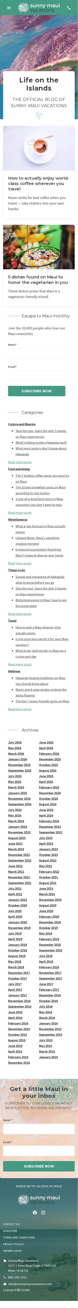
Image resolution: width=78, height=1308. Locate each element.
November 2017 (50, 973)
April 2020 (15, 916)
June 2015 (15, 1046)
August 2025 (47, 770)
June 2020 (46, 911)
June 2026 (46, 742)
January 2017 (17, 995)
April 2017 (15, 990)
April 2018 (46, 961)
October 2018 (17, 950)
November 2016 (19, 1001)
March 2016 (47, 1018)
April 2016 (15, 1018)
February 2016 (18, 1023)
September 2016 (19, 1006)
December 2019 (50, 922)
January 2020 (17, 922)
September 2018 (50, 950)
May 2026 (14, 748)
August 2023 (17, 838)
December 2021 (19, 877)
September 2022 (19, 860)
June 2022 (15, 866)
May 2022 (45, 866)
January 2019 (17, 945)
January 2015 (48, 1057)
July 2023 (45, 838)
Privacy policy (13, 1244)
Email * (7, 1142)
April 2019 (15, 939)
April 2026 (46, 748)
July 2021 (15, 888)
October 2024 (48, 798)
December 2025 (50, 759)
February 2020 (49, 916)
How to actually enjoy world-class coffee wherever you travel (38, 183)
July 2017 (15, 984)
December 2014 (19, 1063)
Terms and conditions (19, 1237)
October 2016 (48, 1001)
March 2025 (16, 787)
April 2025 (46, 782)
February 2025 (49, 787)
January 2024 (17, 827)
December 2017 (19, 973)
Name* (12, 345)
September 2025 (19, 770)
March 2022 (16, 872)
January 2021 (17, 900)
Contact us (11, 1224)
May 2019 (45, 933)
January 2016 (48, 1023)
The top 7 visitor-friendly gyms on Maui (42, 701)
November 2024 (19, 798)
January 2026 (17, 759)
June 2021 (46, 888)
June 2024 (46, 810)
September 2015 (50, 1034)
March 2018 (16, 967)
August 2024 (47, 804)
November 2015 (50, 1029)
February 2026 (49, 754)
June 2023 (15, 843)
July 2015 (45, 1040)
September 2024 (19, 804)
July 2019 (15, 933)
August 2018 (17, 956)
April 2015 (15, 1051)
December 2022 (19, 855)
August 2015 (17, 1040)
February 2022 (49, 872)
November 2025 (19, 765)
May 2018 (14, 961)
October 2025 (48, 765)
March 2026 (16, 754)
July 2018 (45, 956)
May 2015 (45, 1046)
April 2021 (15, 894)
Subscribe (10, 1231)
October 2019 (48, 928)
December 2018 (50, 945)
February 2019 (49, 939)
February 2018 (49, 967)
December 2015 (19, 1029)
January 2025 (17, 793)
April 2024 (46, 815)
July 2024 (15, 810)
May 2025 (14, 782)
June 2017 (46, 984)
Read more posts (20, 462)
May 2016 (45, 1012)
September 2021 (19, 883)
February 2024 (49, 821)
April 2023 (46, 843)
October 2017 (17, 978)
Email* (12, 367)
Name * (7, 1120)
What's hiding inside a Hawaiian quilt (41, 443)
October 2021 (48, 877)
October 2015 (17, 1034)
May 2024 (14, 815)
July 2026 (15, 742)
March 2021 (47, 894)
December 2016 (50, 995)
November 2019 (19, 928)
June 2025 (46, 776)
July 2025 (15, 776)
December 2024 (50, 793)
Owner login (12, 1251)
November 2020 (50, 900)
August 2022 (47, 860)
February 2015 (18, 1057)
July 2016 (45, 1006)
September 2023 (50, 832)
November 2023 (19, 832)
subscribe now (39, 1166)
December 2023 (50, 827)
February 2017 (49, 990)
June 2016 (15, 1012)
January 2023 (48, 849)
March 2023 (16, 849)
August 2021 (47, 883)
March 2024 (16, 821)
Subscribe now (37, 391)
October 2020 (17, 905)
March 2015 (47, 1051)
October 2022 (48, 855)
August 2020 (47, 905)
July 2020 (15, 911)
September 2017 (50, 978)
